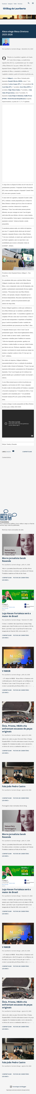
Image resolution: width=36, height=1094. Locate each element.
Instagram (10, 3)
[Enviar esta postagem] (13, 451)
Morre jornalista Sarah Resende (14, 559)
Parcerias (20, 3)
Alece (9, 451)
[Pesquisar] (29, 3)
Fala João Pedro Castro (13, 786)
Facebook (4, 3)
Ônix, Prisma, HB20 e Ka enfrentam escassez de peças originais (17, 728)
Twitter (15, 3)
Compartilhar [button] (27, 451)
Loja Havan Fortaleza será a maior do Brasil (16, 615)
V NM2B (6, 670)
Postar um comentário (21, 577)
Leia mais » (5, 580)
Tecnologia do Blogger (19, 1086)
